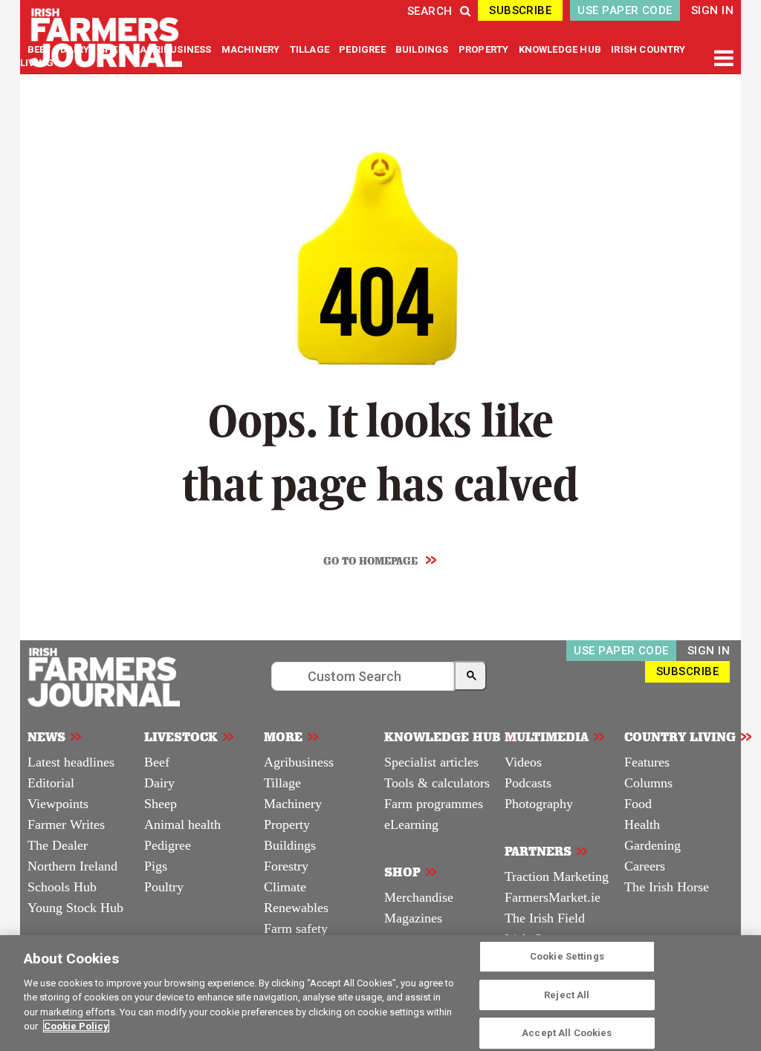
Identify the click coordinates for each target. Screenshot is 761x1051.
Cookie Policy (76, 1026)
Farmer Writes (66, 824)
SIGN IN (712, 10)
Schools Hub (62, 886)
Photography (539, 803)
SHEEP (115, 49)
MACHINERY (251, 49)
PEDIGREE (363, 49)
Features (647, 762)
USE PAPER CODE (624, 10)
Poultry (164, 886)
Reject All (566, 994)
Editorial (50, 782)
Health (642, 824)
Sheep (160, 803)
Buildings (290, 845)
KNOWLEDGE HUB (560, 49)
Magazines (413, 918)
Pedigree (167, 845)
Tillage (282, 782)
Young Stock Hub (75, 907)
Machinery (293, 803)
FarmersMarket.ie (552, 897)
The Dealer (57, 845)
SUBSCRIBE (520, 10)
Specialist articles (431, 762)
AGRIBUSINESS (176, 49)
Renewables (296, 907)
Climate (285, 886)
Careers (644, 866)
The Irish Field (545, 918)
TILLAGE (311, 49)
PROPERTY (485, 49)
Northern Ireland (72, 866)
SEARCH (430, 11)
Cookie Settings (567, 956)
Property (287, 824)
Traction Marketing (557, 876)
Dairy (159, 782)
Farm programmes (433, 803)
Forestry (286, 866)
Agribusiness (299, 762)
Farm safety (296, 928)
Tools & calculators (437, 782)
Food (638, 803)
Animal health (182, 824)
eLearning (411, 824)
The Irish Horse (666, 886)
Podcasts (528, 782)
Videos (523, 762)
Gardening (652, 845)
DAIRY (74, 49)
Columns (648, 782)
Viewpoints (57, 803)
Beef (156, 762)
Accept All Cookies (567, 1032)
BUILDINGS (423, 49)
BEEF (40, 49)
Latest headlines (70, 762)
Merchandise (418, 897)
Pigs (155, 866)
